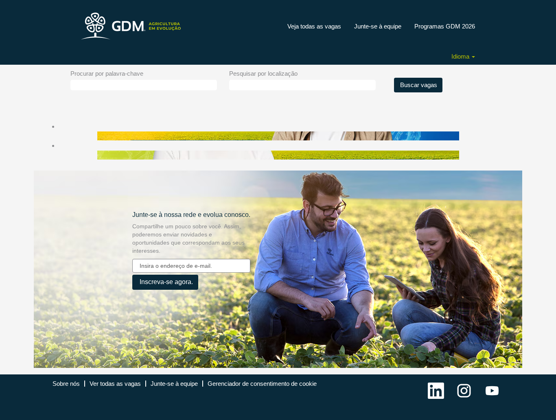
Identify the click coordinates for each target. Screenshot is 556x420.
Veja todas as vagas (314, 26)
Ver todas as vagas (115, 383)
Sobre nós (66, 383)
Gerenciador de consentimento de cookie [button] (262, 383)
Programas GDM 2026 (444, 26)
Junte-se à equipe (377, 26)
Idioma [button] (461, 56)
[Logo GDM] (132, 26)
